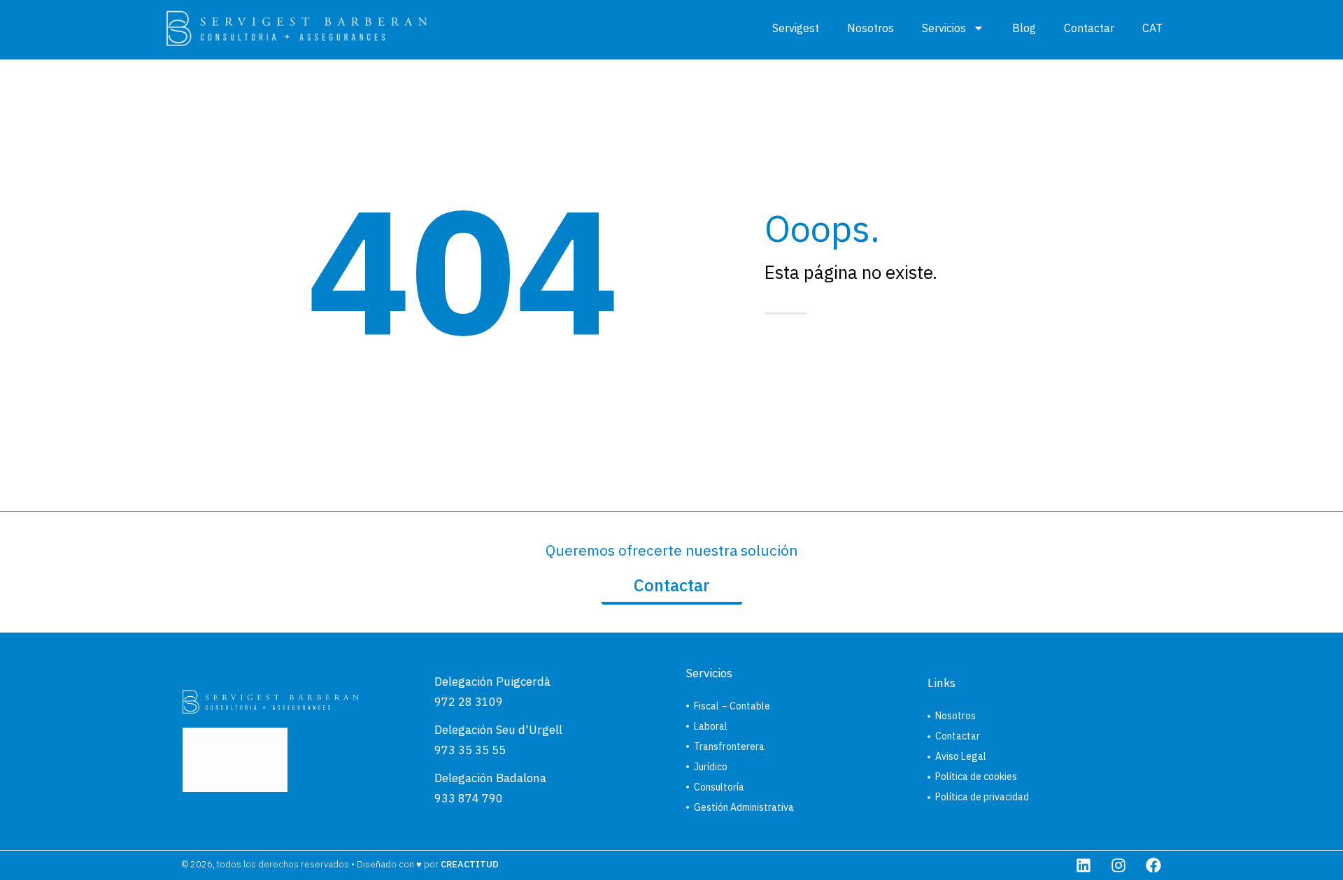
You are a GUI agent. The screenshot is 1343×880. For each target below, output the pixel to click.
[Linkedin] (1083, 865)
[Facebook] (1153, 865)
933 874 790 (468, 798)
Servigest (795, 28)
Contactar (1089, 28)
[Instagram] (1118, 865)
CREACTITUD (470, 864)
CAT (1152, 28)
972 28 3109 (468, 702)
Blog (1024, 28)
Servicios (944, 28)
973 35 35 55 (470, 750)
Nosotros (870, 28)
